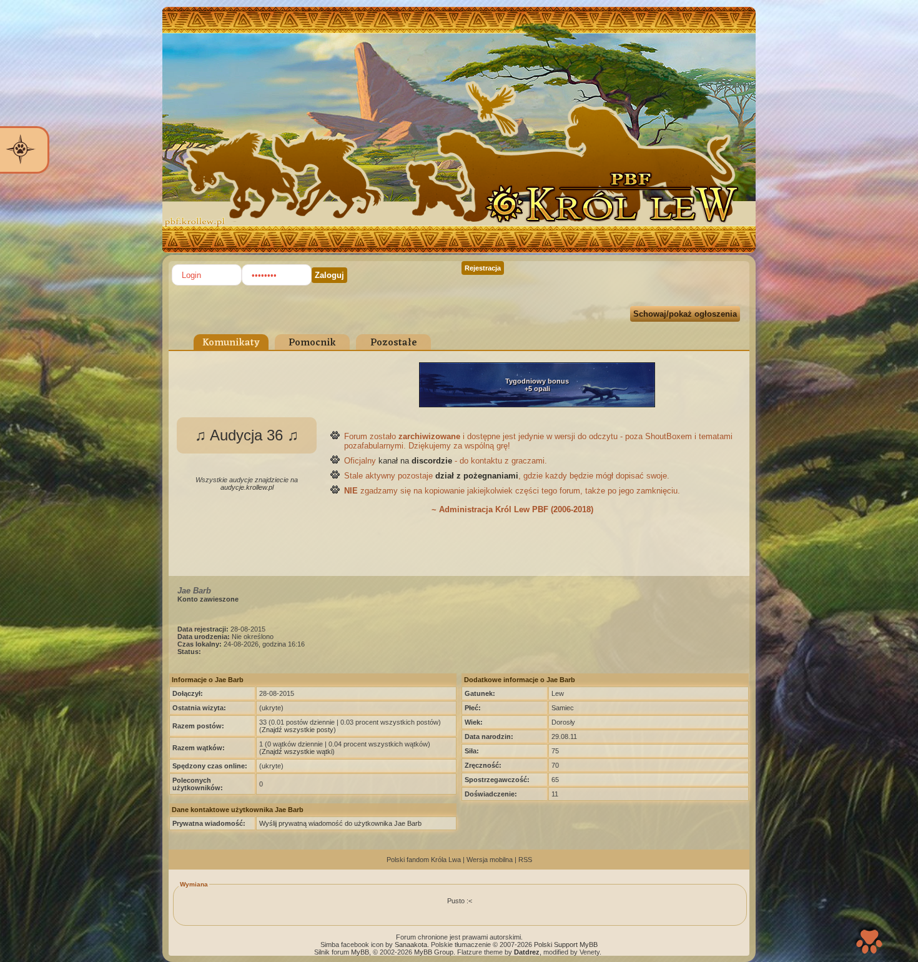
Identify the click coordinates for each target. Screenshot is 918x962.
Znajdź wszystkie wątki (297, 751)
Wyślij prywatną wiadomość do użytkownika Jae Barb (340, 823)
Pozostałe (393, 343)
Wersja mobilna (489, 859)
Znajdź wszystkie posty (297, 729)
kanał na (415, 460)
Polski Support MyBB (566, 944)
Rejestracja (483, 268)
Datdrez (527, 952)
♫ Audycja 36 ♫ (247, 435)
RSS (525, 859)
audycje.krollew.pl (247, 487)
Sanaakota (411, 944)
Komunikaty (231, 343)
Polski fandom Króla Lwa (424, 859)
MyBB (360, 952)
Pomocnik (312, 343)
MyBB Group (433, 952)
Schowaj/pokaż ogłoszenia (685, 314)
